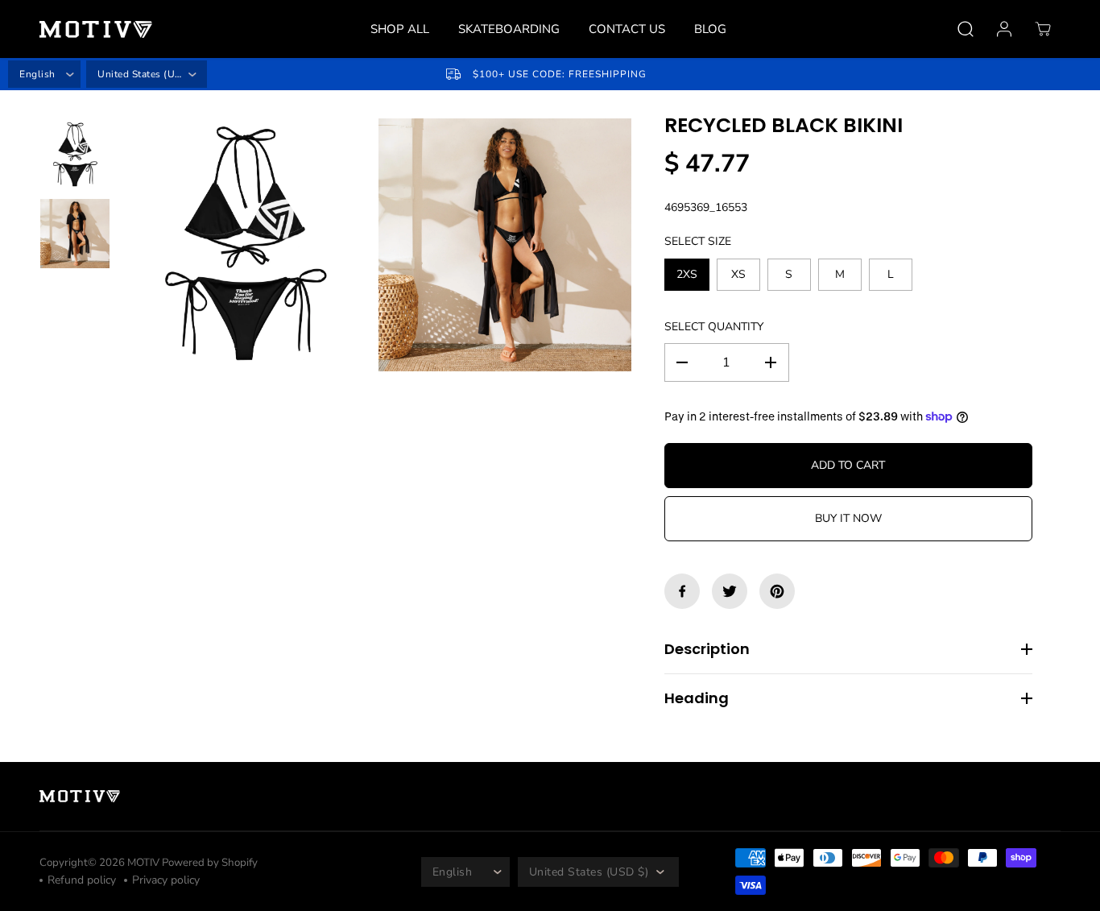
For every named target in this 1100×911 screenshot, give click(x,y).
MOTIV (144, 862)
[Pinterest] (777, 591)
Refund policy (82, 880)
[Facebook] (682, 591)
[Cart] (1043, 29)
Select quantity (713, 326)
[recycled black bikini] (244, 244)
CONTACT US (627, 29)
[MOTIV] (95, 29)
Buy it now (848, 518)
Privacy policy (166, 880)
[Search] (965, 29)
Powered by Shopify (210, 862)
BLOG (710, 29)
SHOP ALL (399, 29)
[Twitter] (729, 591)
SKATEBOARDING (509, 29)
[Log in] (1004, 29)
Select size (697, 241)
